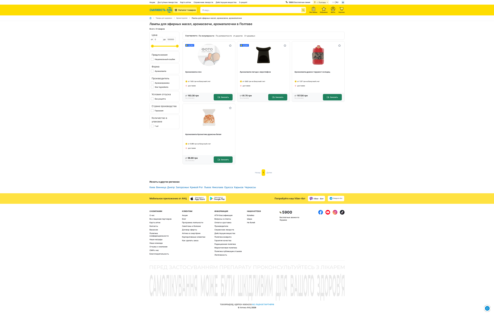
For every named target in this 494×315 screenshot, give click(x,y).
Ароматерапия (181, 18)
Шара (249, 219)
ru (337, 2)
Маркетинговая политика (225, 248)
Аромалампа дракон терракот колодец (312, 72)
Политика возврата (222, 237)
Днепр (171, 187)
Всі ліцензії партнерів (263, 304)
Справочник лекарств (203, 2)
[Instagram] (335, 233)
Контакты (153, 226)
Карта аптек (185, 2)
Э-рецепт (243, 2)
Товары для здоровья (164, 18)
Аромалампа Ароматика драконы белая (203, 134)
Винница (161, 187)
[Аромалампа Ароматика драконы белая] (209, 117)
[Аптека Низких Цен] (161, 10)
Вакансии (153, 230)
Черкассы (250, 187)
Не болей (251, 222)
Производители (221, 226)
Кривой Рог (196, 187)
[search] (303, 10)
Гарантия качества (222, 240)
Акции (152, 2)
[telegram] (336, 198)
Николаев (217, 187)
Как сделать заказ (190, 240)
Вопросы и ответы (222, 219)
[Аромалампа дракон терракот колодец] (318, 55)
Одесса (228, 187)
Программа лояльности (192, 222)
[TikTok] (342, 233)
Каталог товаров (187, 10)
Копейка (250, 215)
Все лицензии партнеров (160, 219)
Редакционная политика (225, 244)
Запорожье (182, 187)
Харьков (238, 187)
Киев (152, 187)
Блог (184, 219)
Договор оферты (189, 230)
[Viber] (316, 198)
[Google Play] (217, 198)
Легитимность (220, 255)
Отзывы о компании (158, 247)
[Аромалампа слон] (209, 55)
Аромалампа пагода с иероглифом (255, 72)
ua (333, 2)
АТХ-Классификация (223, 215)
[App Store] (197, 198)
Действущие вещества (226, 2)
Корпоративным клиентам (193, 237)
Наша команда (156, 243)
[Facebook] (320, 233)
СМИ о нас (154, 250)
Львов (207, 187)
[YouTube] (327, 233)
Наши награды (155, 239)
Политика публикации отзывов (228, 251)
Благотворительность (159, 254)
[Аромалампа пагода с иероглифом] (263, 55)
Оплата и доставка (222, 222)
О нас (152, 215)
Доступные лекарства (168, 2)
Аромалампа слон (193, 72)
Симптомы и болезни (191, 226)
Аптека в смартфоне (191, 233)
